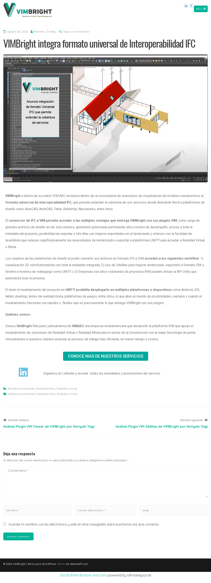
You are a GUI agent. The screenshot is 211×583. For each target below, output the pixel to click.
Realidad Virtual (67, 388)
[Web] (173, 510)
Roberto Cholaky (45, 31)
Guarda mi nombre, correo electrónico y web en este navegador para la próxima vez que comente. (83, 524)
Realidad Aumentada (21, 388)
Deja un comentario (76, 31)
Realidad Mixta (45, 388)
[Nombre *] (37, 510)
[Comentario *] (105, 498)
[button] (105, 356)
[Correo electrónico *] (105, 510)
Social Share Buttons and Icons (83, 575)
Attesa (61, 563)
